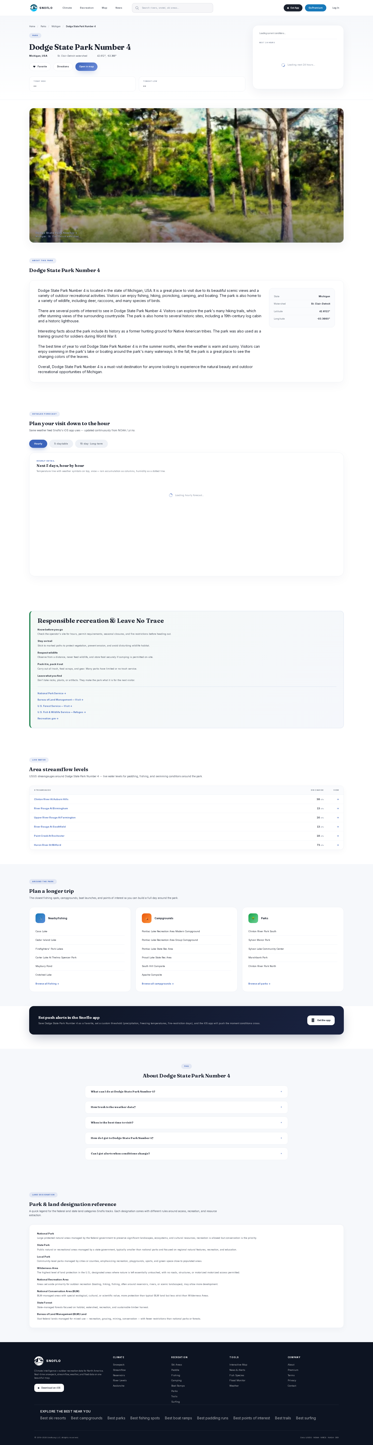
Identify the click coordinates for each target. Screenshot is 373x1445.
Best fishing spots (145, 1418)
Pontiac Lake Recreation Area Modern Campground (171, 931)
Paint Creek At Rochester (49, 835)
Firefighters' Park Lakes (49, 948)
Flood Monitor (237, 1380)
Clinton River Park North (262, 966)
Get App (294, 8)
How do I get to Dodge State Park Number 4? (122, 1138)
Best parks (116, 1418)
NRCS (323, 1437)
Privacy (292, 1380)
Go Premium (316, 8)
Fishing (175, 1375)
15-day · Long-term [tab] (91, 443)
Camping (176, 1380)
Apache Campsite (152, 974)
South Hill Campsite (153, 966)
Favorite (40, 66)
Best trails (283, 1418)
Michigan (56, 26)
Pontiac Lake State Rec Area (157, 948)
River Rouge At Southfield (50, 826)
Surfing (175, 1401)
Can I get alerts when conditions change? (120, 1153)
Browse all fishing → (47, 983)
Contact (292, 1385)
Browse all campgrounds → (158, 983)
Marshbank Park (257, 957)
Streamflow (119, 1370)
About (291, 1364)
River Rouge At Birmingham (51, 808)
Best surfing (306, 1418)
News (118, 7)
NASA (331, 1437)
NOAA (316, 1437)
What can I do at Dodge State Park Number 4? (123, 1091)
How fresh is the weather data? (113, 1107)
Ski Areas (176, 1364)
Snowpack (118, 1364)
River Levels (120, 1380)
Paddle (175, 1370)
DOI (337, 1437)
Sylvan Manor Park (259, 940)
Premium (293, 1370)
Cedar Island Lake (46, 940)
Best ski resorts (53, 1418)
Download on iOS (50, 1388)
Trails (174, 1396)
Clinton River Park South (262, 931)
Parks (43, 26)
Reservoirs (119, 1375)
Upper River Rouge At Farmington (55, 817)
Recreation (87, 7)
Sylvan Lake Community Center (266, 948)
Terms (291, 1375)
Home (32, 26)
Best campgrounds (87, 1418)
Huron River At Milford (47, 845)
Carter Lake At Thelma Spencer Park (56, 957)
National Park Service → (52, 693)
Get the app (321, 1020)
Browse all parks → (259, 983)
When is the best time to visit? (112, 1122)
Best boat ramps (178, 1418)
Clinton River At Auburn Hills (51, 799)
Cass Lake (41, 931)
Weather (234, 1385)
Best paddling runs (212, 1418)
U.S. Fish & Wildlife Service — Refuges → (62, 712)
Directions (63, 66)
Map (104, 7)
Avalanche (118, 1385)
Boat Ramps (178, 1385)
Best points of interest (251, 1418)
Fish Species (236, 1375)
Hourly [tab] (38, 443)
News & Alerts (237, 1370)
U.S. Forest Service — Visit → (55, 706)
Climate (67, 7)
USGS (309, 1437)
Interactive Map (238, 1364)
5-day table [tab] (61, 443)
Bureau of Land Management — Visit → (60, 699)
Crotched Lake (44, 974)
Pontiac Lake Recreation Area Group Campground (170, 940)
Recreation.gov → (48, 718)
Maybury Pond (44, 966)
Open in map (86, 66)
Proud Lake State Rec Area (157, 957)
